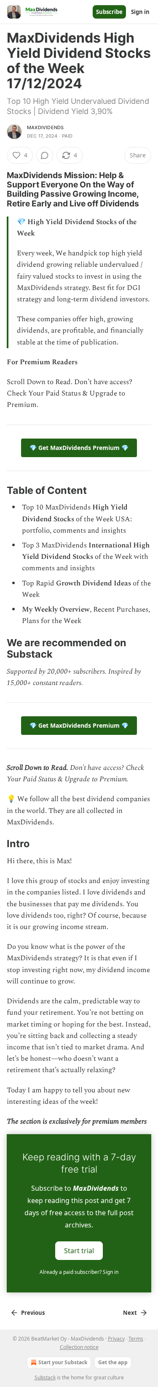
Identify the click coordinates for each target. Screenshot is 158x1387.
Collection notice (79, 1347)
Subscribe (109, 12)
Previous (33, 1313)
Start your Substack (62, 1362)
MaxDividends (45, 127)
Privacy (116, 1338)
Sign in (140, 12)
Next (130, 1313)
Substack (45, 1377)
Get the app (113, 1362)
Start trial (79, 1250)
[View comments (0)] (44, 155)
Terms (136, 1338)
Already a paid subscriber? (79, 1272)
